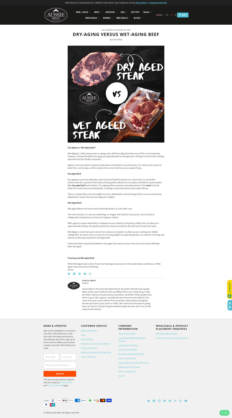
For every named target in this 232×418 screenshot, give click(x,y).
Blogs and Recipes (89, 330)
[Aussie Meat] (56, 15)
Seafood (110, 12)
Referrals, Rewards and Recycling (96, 352)
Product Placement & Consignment (172, 338)
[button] (160, 15)
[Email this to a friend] (84, 273)
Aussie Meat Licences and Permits (133, 362)
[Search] (167, 15)
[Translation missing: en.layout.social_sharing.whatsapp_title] (90, 273)
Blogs (137, 18)
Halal (146, 12)
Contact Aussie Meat (127, 349)
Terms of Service (55, 385)
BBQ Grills (122, 18)
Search (121, 376)
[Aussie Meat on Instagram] (159, 401)
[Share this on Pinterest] (79, 273)
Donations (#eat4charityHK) (131, 354)
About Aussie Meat (126, 333)
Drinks (106, 18)
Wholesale (91, 18)
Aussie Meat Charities (128, 345)
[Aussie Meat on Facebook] (154, 401)
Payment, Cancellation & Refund (95, 343)
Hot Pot (135, 12)
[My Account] (175, 15)
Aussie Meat (55, 412)
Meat (96, 12)
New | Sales (82, 12)
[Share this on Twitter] (70, 273)
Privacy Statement (89, 348)
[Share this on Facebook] (74, 273)
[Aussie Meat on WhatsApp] (180, 401)
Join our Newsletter (127, 371)
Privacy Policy (66, 382)
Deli (123, 12)
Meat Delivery (87, 339)
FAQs (83, 335)
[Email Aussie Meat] (148, 401)
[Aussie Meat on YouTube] (185, 401)
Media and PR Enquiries (129, 367)
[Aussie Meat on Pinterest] (170, 401)
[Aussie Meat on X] (175, 401)
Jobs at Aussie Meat (127, 358)
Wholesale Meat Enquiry (167, 333)
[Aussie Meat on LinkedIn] (164, 401)
